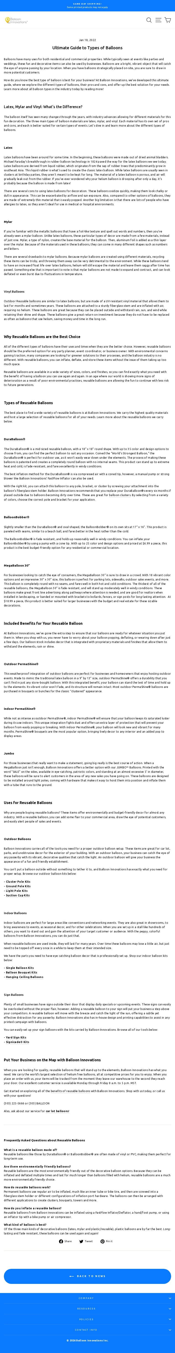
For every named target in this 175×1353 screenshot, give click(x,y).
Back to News (91, 1276)
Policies (86, 1319)
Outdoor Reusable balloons (22, 301)
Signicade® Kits (17, 1042)
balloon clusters (120, 495)
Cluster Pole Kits (18, 881)
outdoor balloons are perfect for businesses (79, 673)
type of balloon (50, 80)
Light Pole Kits (17, 890)
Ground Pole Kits (18, 886)
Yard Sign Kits (16, 1037)
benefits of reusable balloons (70, 1091)
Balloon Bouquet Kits (21, 972)
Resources (86, 1308)
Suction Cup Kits (18, 895)
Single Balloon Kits (20, 967)
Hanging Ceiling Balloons (24, 977)
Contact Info (86, 1330)
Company (86, 1298)
